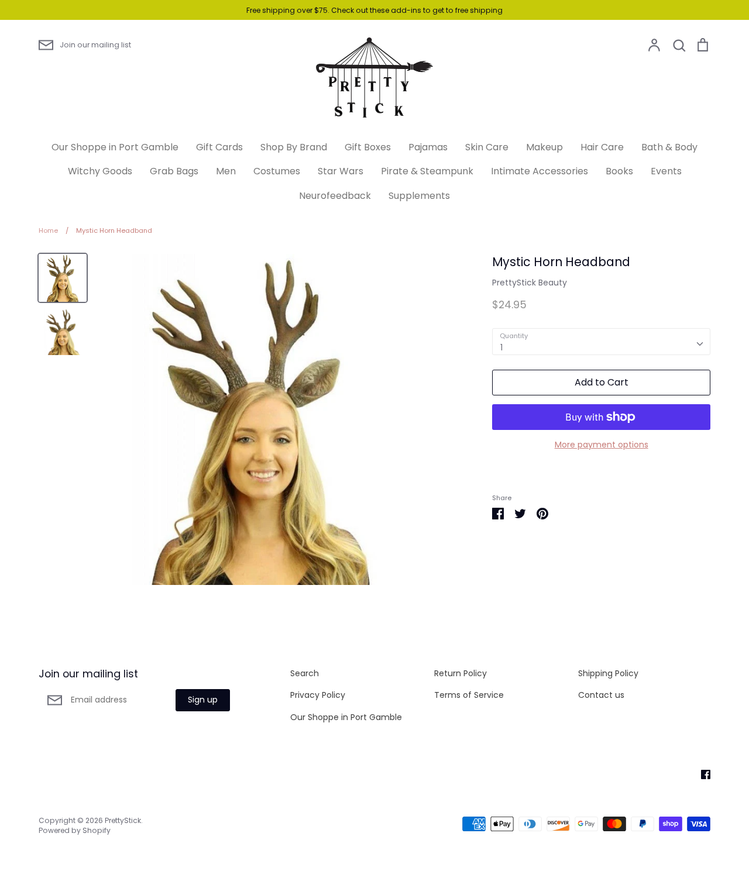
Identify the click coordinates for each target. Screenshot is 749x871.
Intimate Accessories (539, 171)
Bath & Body (669, 147)
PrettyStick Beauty (529, 282)
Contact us (601, 695)
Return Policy (460, 673)
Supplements (419, 195)
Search (304, 673)
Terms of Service (469, 695)
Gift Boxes (368, 147)
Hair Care (602, 147)
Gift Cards (219, 147)
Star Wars (340, 171)
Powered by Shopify (75, 830)
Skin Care (487, 147)
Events (666, 171)
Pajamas (428, 147)
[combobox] (601, 341)
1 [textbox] (501, 347)
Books (619, 171)
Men (226, 171)
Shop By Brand (293, 147)
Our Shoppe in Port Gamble (114, 147)
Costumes (276, 171)
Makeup (544, 147)
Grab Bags (174, 171)
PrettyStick (123, 820)
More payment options (601, 444)
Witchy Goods (100, 171)
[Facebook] (701, 774)
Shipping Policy (608, 673)
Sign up (203, 699)
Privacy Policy (317, 695)
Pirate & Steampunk (427, 171)
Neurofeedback (335, 195)
